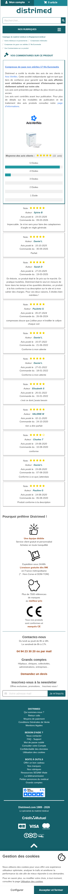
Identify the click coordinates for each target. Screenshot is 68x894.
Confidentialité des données (34, 749)
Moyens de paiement (34, 719)
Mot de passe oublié (34, 742)
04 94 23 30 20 (26, 651)
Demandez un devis (34, 674)
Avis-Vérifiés (11, 76)
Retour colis (34, 715)
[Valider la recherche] (63, 20)
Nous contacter (34, 736)
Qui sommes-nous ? (34, 712)
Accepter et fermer (51, 889)
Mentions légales (34, 725)
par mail (46, 651)
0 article (52, 2)
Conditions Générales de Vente (34, 722)
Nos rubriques (34, 769)
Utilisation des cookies (34, 752)
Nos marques (34, 766)
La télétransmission (34, 776)
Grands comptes (34, 782)
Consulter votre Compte (34, 745)
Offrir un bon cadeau (34, 762)
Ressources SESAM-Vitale (34, 772)
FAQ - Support (34, 739)
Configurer (17, 889)
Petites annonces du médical (34, 779)
